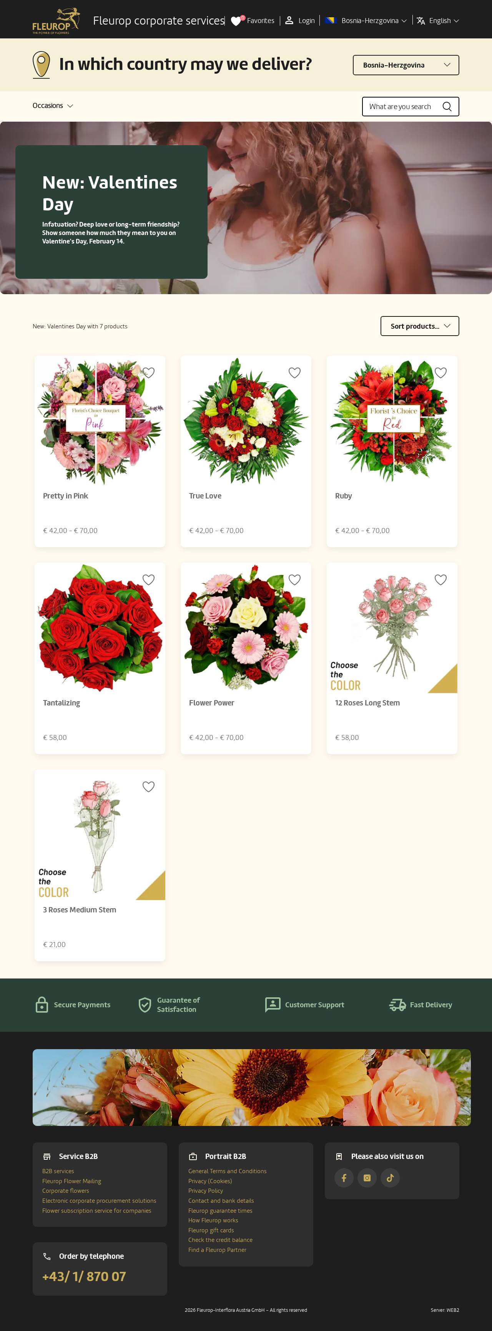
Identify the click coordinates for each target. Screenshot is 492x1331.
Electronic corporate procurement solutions (99, 1200)
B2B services (58, 1171)
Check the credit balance (220, 1240)
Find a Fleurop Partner (217, 1250)
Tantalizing (61, 703)
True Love (205, 496)
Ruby (343, 496)
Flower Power (211, 703)
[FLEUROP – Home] (56, 21)
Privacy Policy (205, 1190)
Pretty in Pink (65, 496)
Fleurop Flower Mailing (71, 1181)
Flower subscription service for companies (96, 1210)
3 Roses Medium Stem (79, 910)
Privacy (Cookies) (210, 1181)
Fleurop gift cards (211, 1230)
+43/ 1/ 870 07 (84, 1276)
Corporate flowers (65, 1190)
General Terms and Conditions (227, 1171)
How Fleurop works (213, 1220)
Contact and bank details (221, 1200)
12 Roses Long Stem (367, 703)
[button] (53, 106)
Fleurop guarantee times (220, 1210)
